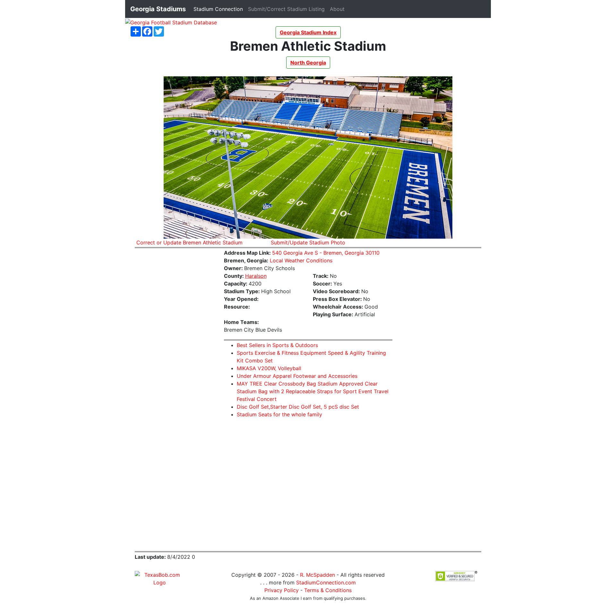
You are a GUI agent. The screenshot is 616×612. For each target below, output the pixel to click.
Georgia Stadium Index (308, 32)
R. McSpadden (317, 575)
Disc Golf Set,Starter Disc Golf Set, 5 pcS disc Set (298, 407)
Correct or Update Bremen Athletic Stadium (189, 242)
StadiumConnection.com (326, 582)
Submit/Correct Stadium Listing (287, 8)
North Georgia (308, 62)
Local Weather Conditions (301, 260)
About (338, 8)
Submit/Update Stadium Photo (308, 242)
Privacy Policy (281, 590)
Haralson (256, 276)
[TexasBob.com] (159, 578)
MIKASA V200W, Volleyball (269, 368)
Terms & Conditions (328, 590)
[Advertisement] (175, 350)
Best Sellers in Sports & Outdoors (277, 345)
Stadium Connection (219, 8)
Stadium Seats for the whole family (279, 414)
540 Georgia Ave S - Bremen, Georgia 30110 (326, 253)
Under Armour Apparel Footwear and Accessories (297, 376)
